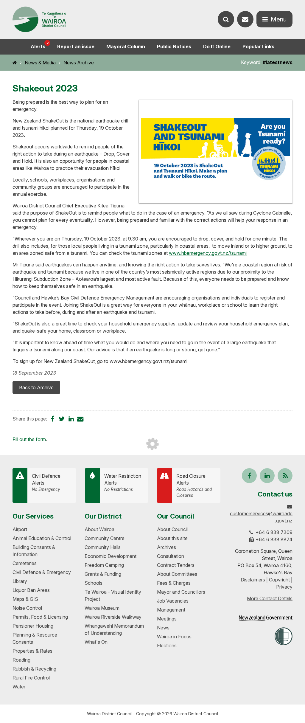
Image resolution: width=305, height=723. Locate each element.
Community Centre (105, 538)
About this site (172, 538)
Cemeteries (25, 563)
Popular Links (258, 46)
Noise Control (27, 608)
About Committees (177, 574)
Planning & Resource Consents (35, 638)
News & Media (40, 63)
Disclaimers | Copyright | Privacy (266, 583)
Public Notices (174, 46)
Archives (166, 547)
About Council (172, 529)
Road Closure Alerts (194, 485)
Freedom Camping (104, 565)
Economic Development (110, 556)
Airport (20, 529)
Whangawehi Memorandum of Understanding (114, 629)
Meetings (167, 619)
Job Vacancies (173, 601)
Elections (167, 645)
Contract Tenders (175, 565)
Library (20, 581)
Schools (93, 583)
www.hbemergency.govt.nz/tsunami (208, 253)
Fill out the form (29, 439)
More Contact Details (269, 598)
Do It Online (217, 46)
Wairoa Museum (102, 608)
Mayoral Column (125, 46)
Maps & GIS (25, 599)
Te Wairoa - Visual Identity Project (113, 595)
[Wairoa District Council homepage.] (39, 19)
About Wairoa (99, 529)
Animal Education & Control (42, 538)
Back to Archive (36, 387)
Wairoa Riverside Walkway (113, 617)
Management (171, 610)
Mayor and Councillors (181, 592)
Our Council (175, 516)
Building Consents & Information (34, 550)
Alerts (40, 45)
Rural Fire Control (31, 678)
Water (19, 687)
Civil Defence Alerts (46, 482)
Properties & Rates (32, 651)
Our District (103, 516)
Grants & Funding (103, 574)
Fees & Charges (174, 583)
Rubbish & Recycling (34, 669)
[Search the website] (226, 19)
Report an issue (75, 46)
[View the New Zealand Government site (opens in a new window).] (265, 618)
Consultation (170, 556)
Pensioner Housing (33, 626)
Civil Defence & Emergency (42, 572)
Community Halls (103, 547)
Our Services (33, 516)
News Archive (78, 63)
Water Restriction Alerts (122, 482)
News (163, 628)
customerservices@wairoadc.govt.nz (261, 517)
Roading (21, 660)
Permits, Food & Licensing (40, 617)
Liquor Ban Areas (31, 590)
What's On (96, 642)
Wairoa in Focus (174, 637)
